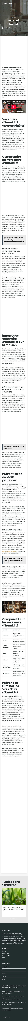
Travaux (4, 973)
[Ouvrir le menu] (25, 3)
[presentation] (14, 896)
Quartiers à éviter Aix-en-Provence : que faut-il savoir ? (13, 909)
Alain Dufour (8, 27)
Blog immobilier (6, 15)
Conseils (13, 15)
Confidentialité (5, 953)
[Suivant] (24, 902)
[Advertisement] (14, 52)
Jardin (3, 970)
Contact (3, 957)
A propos (4, 959)
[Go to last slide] (4, 902)
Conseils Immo (5, 967)
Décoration (4, 976)
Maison (14, 17)
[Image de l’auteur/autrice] (3, 28)
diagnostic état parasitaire (9, 551)
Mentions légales (6, 955)
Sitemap (4, 951)
